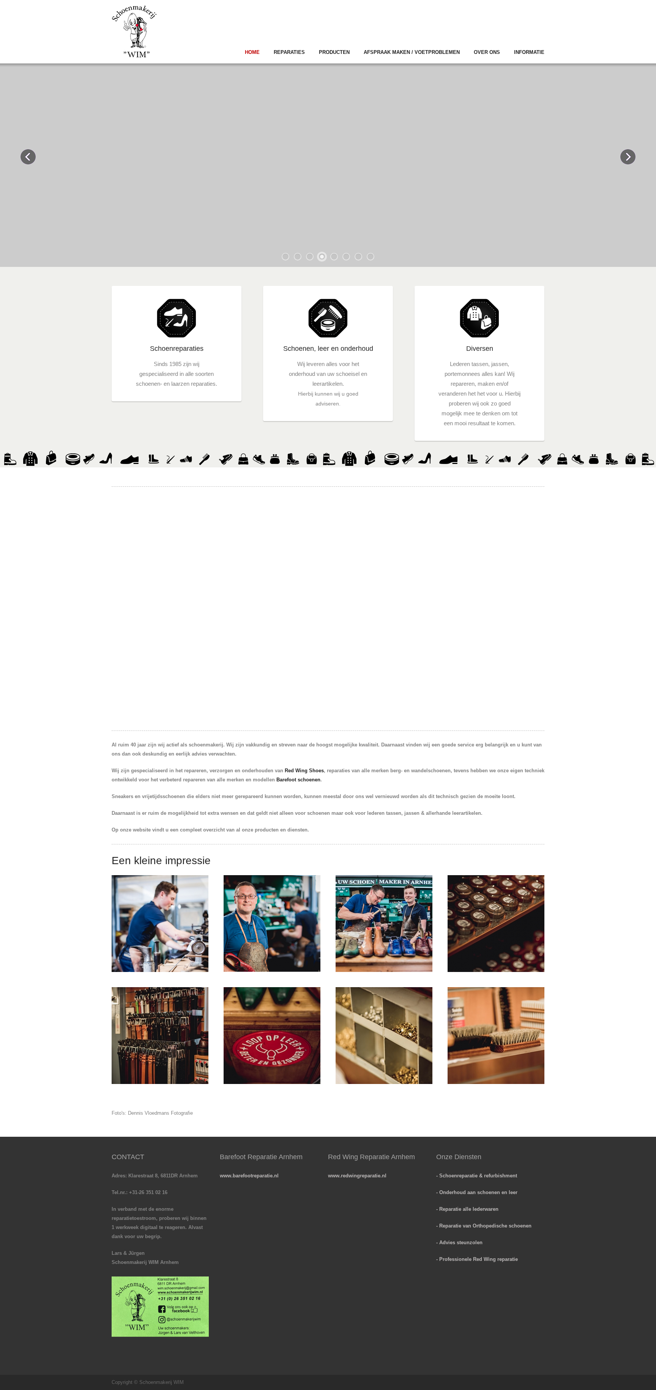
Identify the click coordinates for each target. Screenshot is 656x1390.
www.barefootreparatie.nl (249, 1176)
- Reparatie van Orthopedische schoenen (483, 1226)
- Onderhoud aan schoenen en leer (476, 1192)
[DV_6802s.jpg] (160, 1035)
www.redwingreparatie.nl (357, 1176)
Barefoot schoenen (298, 780)
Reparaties (289, 52)
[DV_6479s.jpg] (384, 923)
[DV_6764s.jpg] (496, 923)
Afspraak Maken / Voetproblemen (412, 52)
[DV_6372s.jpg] (160, 923)
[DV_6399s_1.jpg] (272, 923)
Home (252, 52)
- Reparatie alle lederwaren (467, 1209)
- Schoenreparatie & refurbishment (476, 1176)
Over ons (487, 52)
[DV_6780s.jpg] (384, 1035)
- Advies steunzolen (459, 1242)
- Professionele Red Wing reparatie (477, 1259)
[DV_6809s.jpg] (272, 1035)
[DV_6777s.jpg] (496, 1035)
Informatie (529, 52)
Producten (334, 52)
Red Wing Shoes (304, 770)
